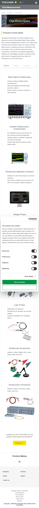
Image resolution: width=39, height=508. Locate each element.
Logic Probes (19, 304)
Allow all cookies (19, 282)
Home (3, 12)
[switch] (34, 256)
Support (22, 476)
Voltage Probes (19, 214)
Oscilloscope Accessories (19, 348)
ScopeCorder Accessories (19, 384)
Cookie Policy (19, 499)
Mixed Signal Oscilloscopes (19, 77)
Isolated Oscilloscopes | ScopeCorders (19, 127)
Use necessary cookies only (19, 287)
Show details (29, 276)
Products (9, 12)
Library (5, 476)
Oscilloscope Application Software (19, 171)
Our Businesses (19, 493)
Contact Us (19, 443)
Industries (6, 471)
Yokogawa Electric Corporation (19, 491)
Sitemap (19, 501)
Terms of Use (19, 497)
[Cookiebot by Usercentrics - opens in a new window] (28, 219)
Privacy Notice (19, 495)
